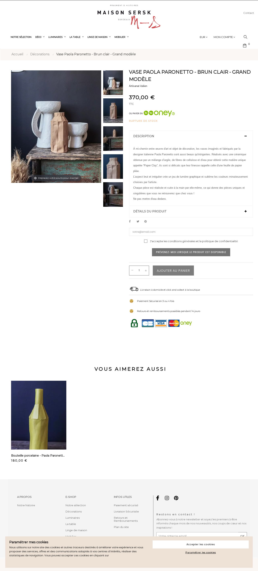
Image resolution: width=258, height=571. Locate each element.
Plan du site (121, 527)
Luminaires (73, 517)
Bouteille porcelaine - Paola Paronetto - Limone (38, 455)
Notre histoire (26, 505)
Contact (248, 12)
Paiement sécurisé (126, 505)
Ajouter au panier (173, 270)
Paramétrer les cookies (200, 552)
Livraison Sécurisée (126, 511)
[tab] (191, 136)
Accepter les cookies (200, 544)
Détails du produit (149, 211)
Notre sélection (76, 505)
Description (143, 136)
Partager (132, 221)
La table (71, 524)
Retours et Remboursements (126, 519)
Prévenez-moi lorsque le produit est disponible (191, 252)
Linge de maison (76, 530)
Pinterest (147, 221)
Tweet (140, 221)
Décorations (74, 511)
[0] (245, 45)
